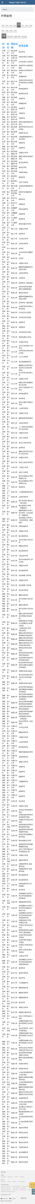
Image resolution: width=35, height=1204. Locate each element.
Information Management (8, 1191)
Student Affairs (16, 1186)
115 (3, 25)
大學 (3, 36)
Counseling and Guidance (20, 1188)
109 (26, 25)
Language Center (5, 1194)
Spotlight (3, 1177)
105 (11, 31)
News (2, 1175)
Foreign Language (6, 1188)
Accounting (23, 1190)
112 (15, 25)
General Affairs (26, 1186)
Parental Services (6, 1190)
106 (7, 31)
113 (11, 25)
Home (5, 9)
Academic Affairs (5, 1186)
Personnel (15, 1190)
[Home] (17, 2)
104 (15, 31)
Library (29, 1190)
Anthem (14, 1181)
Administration (5, 1184)
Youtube (13, 1198)
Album (16, 1177)
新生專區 (3, 1172)
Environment (21, 1181)
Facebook (5, 1198)
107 (3, 31)
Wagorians (10, 1177)
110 (22, 25)
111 (19, 25)
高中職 (24, 36)
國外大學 (17, 36)
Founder (3, 1181)
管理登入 (25, 1198)
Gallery (22, 1177)
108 (30, 25)
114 (7, 25)
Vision (8, 1181)
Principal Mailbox (7, 1201)
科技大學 (10, 36)
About (2, 1179)
